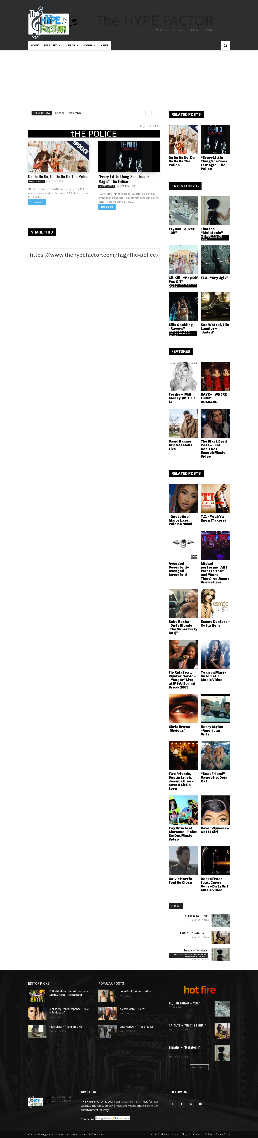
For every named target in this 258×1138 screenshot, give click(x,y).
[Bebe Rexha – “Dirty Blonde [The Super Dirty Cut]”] (183, 603)
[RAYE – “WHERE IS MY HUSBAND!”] (215, 376)
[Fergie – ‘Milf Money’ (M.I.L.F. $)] (183, 376)
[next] (153, 113)
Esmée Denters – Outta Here (215, 624)
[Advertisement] (129, 78)
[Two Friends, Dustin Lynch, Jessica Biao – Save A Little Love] (183, 755)
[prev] (147, 113)
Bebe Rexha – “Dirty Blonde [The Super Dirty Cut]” (183, 627)
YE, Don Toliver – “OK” (183, 231)
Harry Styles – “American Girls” (213, 730)
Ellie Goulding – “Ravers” (182, 327)
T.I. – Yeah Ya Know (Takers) (213, 519)
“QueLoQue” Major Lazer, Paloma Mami (180, 520)
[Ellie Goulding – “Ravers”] (183, 306)
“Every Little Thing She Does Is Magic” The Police (124, 178)
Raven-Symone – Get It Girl (215, 830)
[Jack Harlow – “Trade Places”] (107, 1031)
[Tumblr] (181, 1104)
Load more (198, 1067)
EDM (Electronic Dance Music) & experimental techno (211, 238)
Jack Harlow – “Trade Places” (137, 1026)
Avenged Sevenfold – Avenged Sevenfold (179, 569)
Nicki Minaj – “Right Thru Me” (66, 1026)
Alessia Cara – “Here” (132, 1008)
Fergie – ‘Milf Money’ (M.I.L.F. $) (183, 398)
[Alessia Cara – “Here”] (107, 1013)
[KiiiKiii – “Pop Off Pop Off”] (183, 259)
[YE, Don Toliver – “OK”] (183, 211)
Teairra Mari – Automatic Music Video (213, 676)
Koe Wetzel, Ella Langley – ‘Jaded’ (215, 328)
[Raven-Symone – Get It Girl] (215, 810)
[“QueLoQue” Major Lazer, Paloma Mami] (183, 498)
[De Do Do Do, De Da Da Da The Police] (58, 156)
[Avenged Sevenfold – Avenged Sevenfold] (183, 545)
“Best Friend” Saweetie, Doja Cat (214, 777)
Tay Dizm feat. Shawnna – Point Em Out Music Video (183, 833)
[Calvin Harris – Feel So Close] (183, 860)
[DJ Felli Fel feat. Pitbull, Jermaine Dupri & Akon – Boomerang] (37, 996)
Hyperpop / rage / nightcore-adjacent (182, 285)
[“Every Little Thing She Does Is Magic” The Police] (129, 156)
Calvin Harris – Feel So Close (181, 881)
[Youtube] (200, 1104)
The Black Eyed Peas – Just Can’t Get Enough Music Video (214, 448)
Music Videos (36, 181)
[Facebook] (172, 1104)
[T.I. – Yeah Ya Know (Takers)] (215, 498)
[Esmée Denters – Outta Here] (215, 603)
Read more (37, 202)
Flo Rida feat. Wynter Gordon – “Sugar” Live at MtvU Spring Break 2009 (182, 679)
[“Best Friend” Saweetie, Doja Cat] (215, 755)
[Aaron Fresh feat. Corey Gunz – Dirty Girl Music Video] (215, 860)
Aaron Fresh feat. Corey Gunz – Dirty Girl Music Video (214, 884)
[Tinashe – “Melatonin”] (215, 211)
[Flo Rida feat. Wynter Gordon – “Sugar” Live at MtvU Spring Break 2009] (183, 654)
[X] (191, 1104)
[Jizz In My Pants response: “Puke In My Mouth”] (37, 1013)
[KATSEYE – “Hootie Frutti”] (221, 937)
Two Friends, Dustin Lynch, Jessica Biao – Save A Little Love (181, 781)
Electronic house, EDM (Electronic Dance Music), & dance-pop (182, 333)
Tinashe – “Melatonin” (212, 231)
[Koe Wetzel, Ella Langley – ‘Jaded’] (215, 306)
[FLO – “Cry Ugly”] (215, 259)
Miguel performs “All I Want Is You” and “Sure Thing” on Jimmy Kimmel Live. (215, 573)
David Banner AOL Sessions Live (180, 445)
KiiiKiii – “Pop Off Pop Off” (71, 113)
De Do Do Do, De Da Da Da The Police (58, 176)
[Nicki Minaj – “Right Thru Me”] (37, 1031)
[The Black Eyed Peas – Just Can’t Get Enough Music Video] (215, 423)
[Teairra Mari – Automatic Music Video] (215, 654)
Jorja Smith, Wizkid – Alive (135, 991)
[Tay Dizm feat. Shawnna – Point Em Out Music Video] (183, 810)
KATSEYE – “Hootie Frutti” (194, 933)
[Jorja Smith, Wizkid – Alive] (107, 996)
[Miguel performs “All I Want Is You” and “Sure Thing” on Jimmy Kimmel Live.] (215, 545)
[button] (225, 45)
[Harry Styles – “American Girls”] (215, 708)
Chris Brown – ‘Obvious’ (180, 729)
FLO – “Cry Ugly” (214, 278)
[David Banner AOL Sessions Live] (183, 423)
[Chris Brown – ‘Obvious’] (183, 708)
